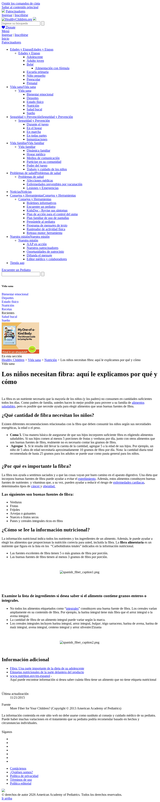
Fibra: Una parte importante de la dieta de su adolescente (47, 668)
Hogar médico (36, 154)
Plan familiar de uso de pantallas (48, 218)
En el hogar (34, 128)
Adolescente (35, 57)
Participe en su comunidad (44, 161)
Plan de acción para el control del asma (52, 214)
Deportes (33, 98)
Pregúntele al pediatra (41, 221)
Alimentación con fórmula (52, 68)
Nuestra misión (28, 240)
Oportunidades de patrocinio (45, 251)
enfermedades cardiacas (128, 482)
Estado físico (35, 102)
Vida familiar (26, 147)
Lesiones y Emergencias (43, 188)
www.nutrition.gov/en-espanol (30, 676)
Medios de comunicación (43, 158)
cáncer (35, 486)
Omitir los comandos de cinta (21, 3)
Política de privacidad (24, 776)
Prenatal (32, 83)
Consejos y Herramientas (34, 199)
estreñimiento (87, 478)
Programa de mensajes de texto (47, 225)
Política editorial (20, 783)
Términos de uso (21, 779)
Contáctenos (18, 768)
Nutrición (33, 105)
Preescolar (33, 79)
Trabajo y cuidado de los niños (47, 169)
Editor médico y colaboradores (47, 259)
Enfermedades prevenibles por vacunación (54, 184)
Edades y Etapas (29, 53)
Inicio (5, 38)
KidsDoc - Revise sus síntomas (47, 210)
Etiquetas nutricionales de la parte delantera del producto (47, 672)
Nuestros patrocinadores (42, 248)
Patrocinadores (15, 11)
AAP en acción (37, 244)
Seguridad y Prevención (34, 120)
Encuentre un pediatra (41, 206)
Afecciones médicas (40, 180)
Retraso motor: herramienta (44, 233)
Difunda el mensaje (39, 255)
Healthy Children (13, 360)
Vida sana (24, 90)
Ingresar (7, 15)
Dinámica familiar (38, 150)
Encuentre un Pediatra (16, 270)
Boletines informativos (41, 203)
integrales (72, 608)
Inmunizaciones (37, 139)
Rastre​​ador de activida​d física (46, 229)
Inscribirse (21, 15)
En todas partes (37, 135)
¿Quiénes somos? (21, 772)
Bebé (30, 64)
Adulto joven (35, 60)
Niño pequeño (36, 75)
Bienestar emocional (40, 94)
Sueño (31, 113)
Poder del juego (37, 165)
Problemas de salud (31, 176)
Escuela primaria (38, 72)
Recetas (7, 309)
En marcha (34, 132)
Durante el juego (38, 124)
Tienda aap (17, 263)
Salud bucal (34, 109)
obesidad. (49, 486)
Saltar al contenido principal (20, 7)
